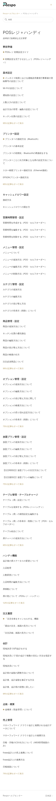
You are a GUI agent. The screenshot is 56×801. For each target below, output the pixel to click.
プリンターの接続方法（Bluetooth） (22, 139)
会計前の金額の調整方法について (18, 673)
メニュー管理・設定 (13, 247)
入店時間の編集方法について (16, 582)
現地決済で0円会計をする (15, 648)
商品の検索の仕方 (11, 354)
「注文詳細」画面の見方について (18, 632)
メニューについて (11, 252)
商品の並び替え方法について (16, 347)
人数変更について (11, 575)
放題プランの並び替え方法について (19, 456)
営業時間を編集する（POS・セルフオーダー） (25, 229)
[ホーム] (9, 4)
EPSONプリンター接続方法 (16, 177)
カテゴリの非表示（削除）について (19, 310)
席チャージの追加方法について (17, 538)
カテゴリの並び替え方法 (14, 303)
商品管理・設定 (11, 321)
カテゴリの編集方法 (12, 296)
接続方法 (7, 200)
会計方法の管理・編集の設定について (20, 109)
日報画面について (11, 766)
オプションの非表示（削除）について (20, 419)
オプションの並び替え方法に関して (19, 398)
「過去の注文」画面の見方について (19, 625)
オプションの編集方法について (17, 391)
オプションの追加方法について (17, 384)
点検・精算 (9, 704)
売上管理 (7, 720)
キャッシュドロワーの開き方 (16, 207)
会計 (5, 643)
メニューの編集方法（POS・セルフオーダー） (25, 266)
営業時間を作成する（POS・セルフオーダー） (25, 222)
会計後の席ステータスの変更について (20, 561)
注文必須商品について (13, 361)
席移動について (10, 589)
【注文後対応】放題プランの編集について (22, 477)
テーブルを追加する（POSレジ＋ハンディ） (24, 507)
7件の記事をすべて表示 (13, 426)
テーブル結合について (13, 531)
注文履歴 (7, 613)
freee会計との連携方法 (14, 759)
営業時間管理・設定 (13, 217)
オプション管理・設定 (14, 379)
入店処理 (7, 568)
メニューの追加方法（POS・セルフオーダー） (25, 259)
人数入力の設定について (14, 102)
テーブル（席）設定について (16, 500)
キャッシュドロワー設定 (16, 194)
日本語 (48, 796)
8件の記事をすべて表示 (13, 184)
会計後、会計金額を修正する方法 (18, 680)
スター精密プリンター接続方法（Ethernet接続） (26, 170)
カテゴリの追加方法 (12, 289)
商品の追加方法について (14, 326)
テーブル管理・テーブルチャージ (20, 494)
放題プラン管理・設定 (14, 436)
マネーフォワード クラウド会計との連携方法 (24, 735)
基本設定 (7, 72)
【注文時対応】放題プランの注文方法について (25, 470)
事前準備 (7, 46)
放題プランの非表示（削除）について (20, 463)
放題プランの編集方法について (17, 449)
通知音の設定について (13, 95)
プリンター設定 (11, 133)
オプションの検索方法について (17, 405)
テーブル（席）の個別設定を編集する (20, 514)
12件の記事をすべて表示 (13, 603)
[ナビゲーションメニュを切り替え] (51, 4)
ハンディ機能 (10, 555)
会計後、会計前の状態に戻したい (18, 687)
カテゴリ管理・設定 (13, 284)
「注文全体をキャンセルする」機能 (21, 618)
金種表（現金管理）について (18, 709)
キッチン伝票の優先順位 (14, 333)
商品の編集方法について (14, 340)
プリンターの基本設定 (13, 146)
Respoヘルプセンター (11, 13)
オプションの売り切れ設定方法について (21, 412)
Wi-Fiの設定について (13, 88)
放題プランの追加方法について (17, 442)
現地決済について (11, 665)
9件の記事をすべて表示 (13, 123)
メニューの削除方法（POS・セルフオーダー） (25, 273)
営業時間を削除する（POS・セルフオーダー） (25, 236)
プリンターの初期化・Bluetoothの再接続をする (25, 153)
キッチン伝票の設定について (16, 116)
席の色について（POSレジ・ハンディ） (21, 596)
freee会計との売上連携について (18, 752)
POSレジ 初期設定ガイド (17, 52)
